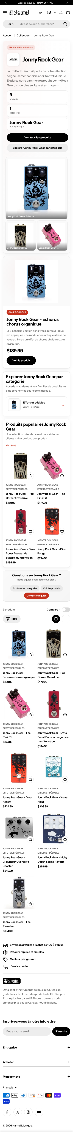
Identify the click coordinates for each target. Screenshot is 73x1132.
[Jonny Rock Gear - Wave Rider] (54, 768)
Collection (23, 35)
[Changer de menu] (5, 12)
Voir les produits (51, 588)
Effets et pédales (16, 489)
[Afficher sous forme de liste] (66, 619)
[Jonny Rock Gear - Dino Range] (52, 521)
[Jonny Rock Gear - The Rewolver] (19, 892)
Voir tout (12, 445)
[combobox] (36, 24)
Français (8, 1087)
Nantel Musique (22, 1125)
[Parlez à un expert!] (51, 12)
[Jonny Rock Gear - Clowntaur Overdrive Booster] (19, 828)
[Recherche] (65, 24)
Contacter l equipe (36, 595)
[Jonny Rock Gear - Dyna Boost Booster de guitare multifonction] (21, 521)
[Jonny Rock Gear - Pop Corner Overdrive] (21, 466)
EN (41, 12)
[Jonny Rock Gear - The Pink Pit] (52, 466)
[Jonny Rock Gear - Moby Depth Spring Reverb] (54, 828)
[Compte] (61, 12)
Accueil (7, 35)
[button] (6, 2)
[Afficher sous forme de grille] (56, 619)
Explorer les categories (25, 588)
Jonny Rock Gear (16, 484)
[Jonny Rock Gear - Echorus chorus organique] (19, 643)
